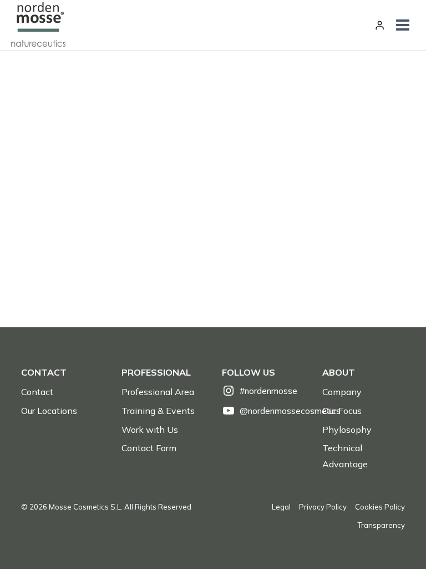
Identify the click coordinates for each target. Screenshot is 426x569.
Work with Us (149, 429)
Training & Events (158, 410)
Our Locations (49, 410)
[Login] (379, 25)
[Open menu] (402, 25)
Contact (37, 391)
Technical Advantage (345, 456)
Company (342, 391)
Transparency (381, 525)
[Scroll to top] (398, 536)
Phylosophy (347, 429)
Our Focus (342, 410)
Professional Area (157, 391)
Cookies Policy (380, 506)
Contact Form (148, 447)
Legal (281, 506)
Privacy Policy (323, 506)
